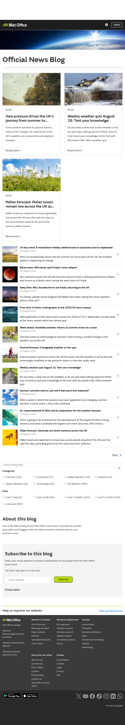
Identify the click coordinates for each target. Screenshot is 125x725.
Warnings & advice (40, 628)
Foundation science (66, 639)
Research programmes (68, 619)
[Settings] (106, 24)
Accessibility (63, 660)
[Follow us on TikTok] (99, 696)
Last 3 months (78, 497)
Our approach (63, 624)
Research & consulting (93, 639)
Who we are (37, 660)
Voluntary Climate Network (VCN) (11, 653)
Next (115, 455)
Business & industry (91, 632)
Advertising (87, 647)
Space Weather (17, 483)
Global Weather (78, 477)
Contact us (36, 679)
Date (5, 491)
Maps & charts (38, 632)
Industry (105, 477)
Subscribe (63, 579)
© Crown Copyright (114, 706)
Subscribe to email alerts (40, 684)
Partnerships (37, 675)
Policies (60, 655)
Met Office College (11, 625)
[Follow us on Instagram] (106, 696)
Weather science (65, 628)
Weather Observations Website (13, 644)
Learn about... (38, 643)
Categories (8, 471)
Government (88, 624)
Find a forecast (38, 624)
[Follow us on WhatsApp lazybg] (120, 696)
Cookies (60, 663)
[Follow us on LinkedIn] (113, 696)
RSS (59, 675)
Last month (45, 497)
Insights (86, 643)
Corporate (45, 477)
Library (60, 643)
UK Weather (77, 483)
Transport (86, 628)
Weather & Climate (40, 619)
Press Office (37, 667)
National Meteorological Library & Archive (13, 633)
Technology (45, 483)
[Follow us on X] (78, 696)
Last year (14, 504)
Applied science (64, 636)
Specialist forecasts (41, 639)
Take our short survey (111, 610)
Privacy (60, 671)
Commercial (37, 663)
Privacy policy (12, 589)
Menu (117, 25)
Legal (59, 667)
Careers (35, 671)
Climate (13, 477)
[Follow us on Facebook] (92, 696)
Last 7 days (14, 497)
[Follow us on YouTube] (85, 696)
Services (86, 619)
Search (119, 469)
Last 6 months (109, 497)
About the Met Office (41, 655)
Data (84, 636)
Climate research (65, 632)
